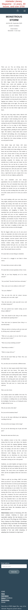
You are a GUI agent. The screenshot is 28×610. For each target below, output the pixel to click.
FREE (11, 606)
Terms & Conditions (6, 598)
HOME (3, 591)
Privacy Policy (5, 600)
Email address (5, 563)
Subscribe (14, 571)
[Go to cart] (18, 11)
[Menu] (25, 11)
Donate (3, 602)
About (3, 593)
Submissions (5, 595)
